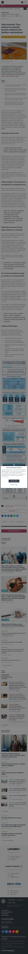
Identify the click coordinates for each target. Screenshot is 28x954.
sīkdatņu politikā (5, 476)
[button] (14, 484)
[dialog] (14, 477)
